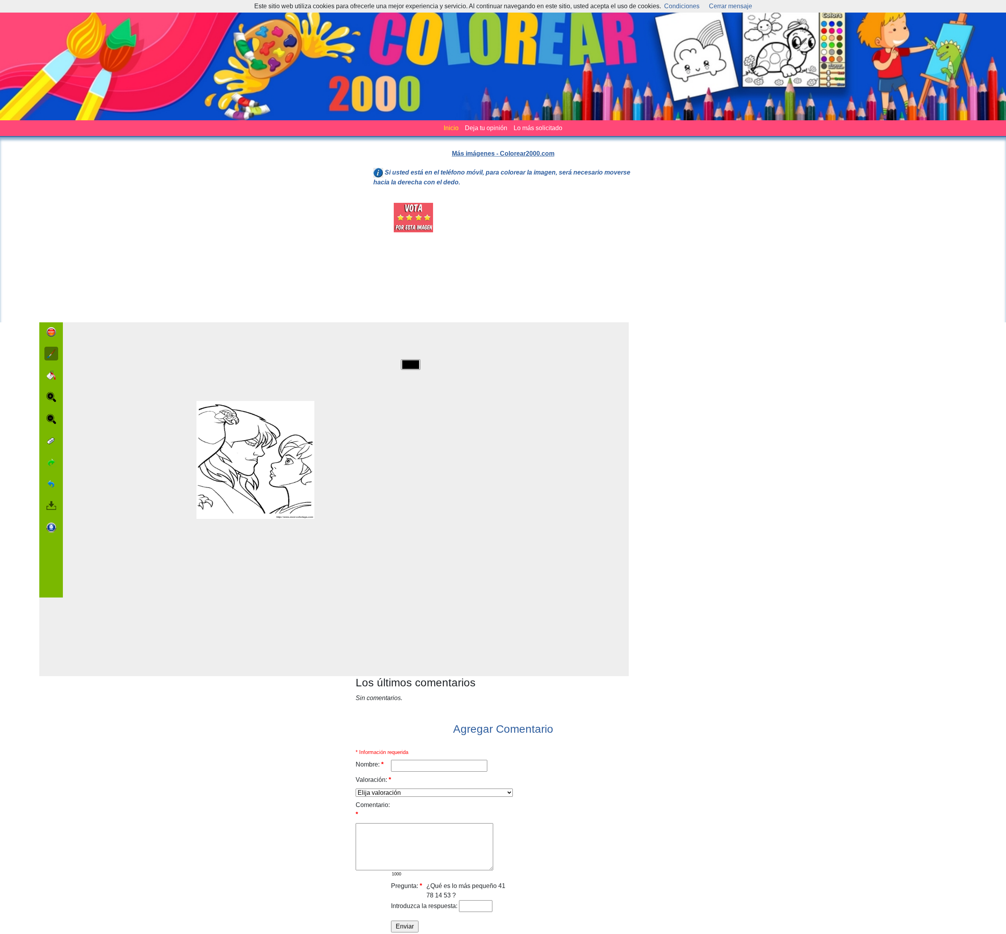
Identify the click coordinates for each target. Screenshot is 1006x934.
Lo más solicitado (538, 128)
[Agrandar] (51, 397)
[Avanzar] (51, 462)
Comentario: (373, 810)
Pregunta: (406, 886)
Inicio (451, 128)
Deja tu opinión (486, 128)
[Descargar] (51, 505)
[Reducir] (51, 419)
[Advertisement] (548, 258)
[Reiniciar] (51, 332)
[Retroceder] (51, 484)
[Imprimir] (51, 527)
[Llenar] (51, 375)
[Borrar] (51, 441)
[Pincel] (51, 353)
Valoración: (373, 779)
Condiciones (681, 6)
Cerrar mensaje (730, 6)
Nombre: (370, 764)
